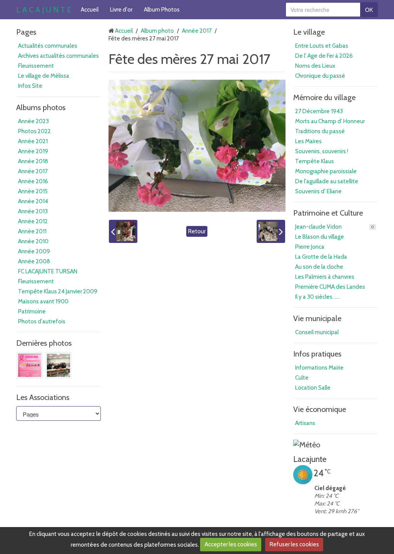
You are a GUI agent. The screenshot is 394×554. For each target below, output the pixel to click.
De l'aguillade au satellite (326, 181)
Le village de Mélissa (43, 75)
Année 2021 (33, 141)
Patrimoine (32, 311)
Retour (196, 231)
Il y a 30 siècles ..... (317, 296)
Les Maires (308, 141)
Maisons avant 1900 (43, 301)
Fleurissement (36, 65)
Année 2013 (33, 211)
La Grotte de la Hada (321, 256)
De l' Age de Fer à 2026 (324, 55)
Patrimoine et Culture (328, 213)
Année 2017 (33, 171)
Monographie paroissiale (326, 171)
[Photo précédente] (123, 231)
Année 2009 (34, 251)
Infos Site (30, 85)
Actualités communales (47, 45)
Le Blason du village (319, 236)
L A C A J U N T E (43, 9)
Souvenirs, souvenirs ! (321, 151)
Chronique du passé (320, 75)
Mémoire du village (324, 97)
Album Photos (162, 9)
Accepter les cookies (231, 544)
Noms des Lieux (315, 65)
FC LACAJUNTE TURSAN (47, 271)
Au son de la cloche (319, 266)
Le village (309, 32)
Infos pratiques (317, 353)
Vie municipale (317, 318)
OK (369, 9)
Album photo (157, 30)
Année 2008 (34, 261)
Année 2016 (33, 181)
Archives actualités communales (58, 55)
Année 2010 (33, 241)
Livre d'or (121, 9)
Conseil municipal (317, 332)
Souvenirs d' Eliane (318, 191)
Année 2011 (32, 231)
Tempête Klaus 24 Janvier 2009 (57, 291)
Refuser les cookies (294, 544)
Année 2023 (33, 121)
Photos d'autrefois (41, 321)
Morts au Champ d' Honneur (330, 121)
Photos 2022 (34, 131)
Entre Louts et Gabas (321, 45)
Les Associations (42, 397)
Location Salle (313, 387)
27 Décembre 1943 (319, 111)
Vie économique (319, 409)
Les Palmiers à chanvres (324, 276)
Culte (302, 377)
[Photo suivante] (271, 231)
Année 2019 (33, 151)
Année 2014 (33, 201)
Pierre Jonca (309, 246)
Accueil (89, 9)
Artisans (305, 423)
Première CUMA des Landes (330, 286)
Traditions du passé (320, 131)
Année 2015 (33, 191)
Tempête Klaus (314, 161)
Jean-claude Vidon (334, 226)
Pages (26, 32)
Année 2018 (33, 161)
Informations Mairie (319, 367)
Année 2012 (33, 221)
